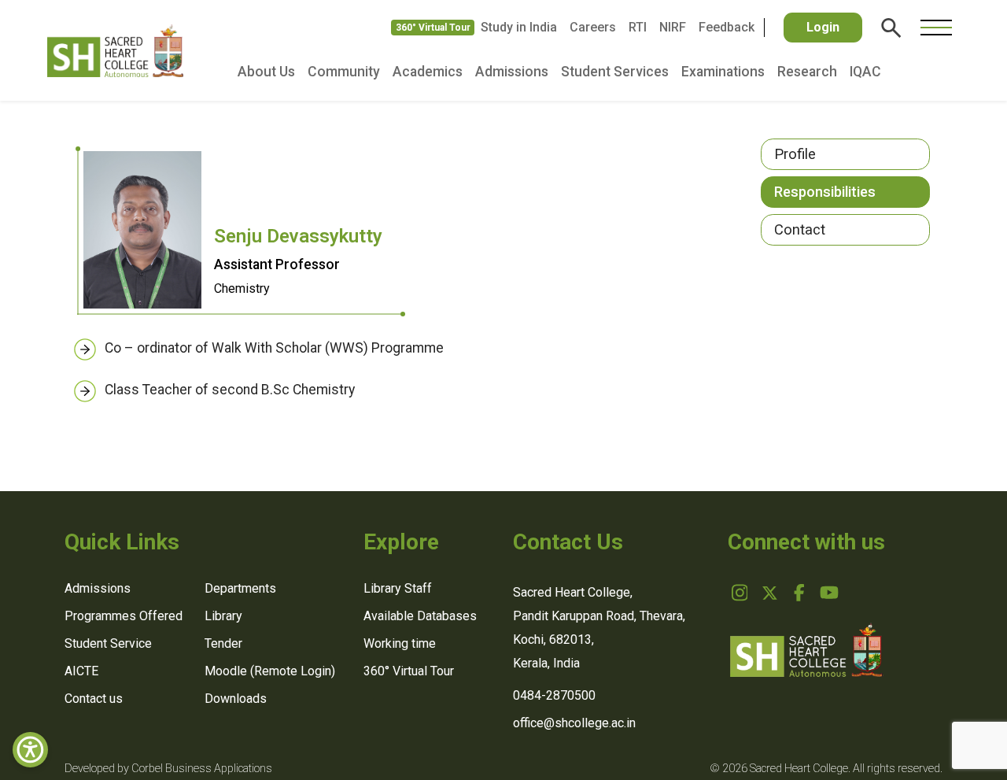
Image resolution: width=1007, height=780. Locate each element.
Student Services (615, 71)
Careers (593, 27)
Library (223, 615)
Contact (799, 229)
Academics (428, 71)
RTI (638, 27)
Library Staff (397, 588)
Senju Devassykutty (298, 236)
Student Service (108, 643)
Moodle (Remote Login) (270, 671)
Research (807, 71)
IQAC (865, 71)
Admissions (511, 71)
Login (822, 27)
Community (344, 71)
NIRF (672, 27)
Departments (240, 588)
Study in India (519, 27)
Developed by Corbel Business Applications (168, 768)
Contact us (94, 698)
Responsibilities (825, 191)
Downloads (236, 698)
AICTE (81, 671)
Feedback (726, 27)
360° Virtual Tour (433, 27)
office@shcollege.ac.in (574, 722)
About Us (266, 71)
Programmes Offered (124, 615)
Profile (795, 154)
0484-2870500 (554, 695)
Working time (399, 643)
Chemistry (242, 288)
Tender (223, 643)
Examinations (723, 71)
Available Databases (420, 615)
